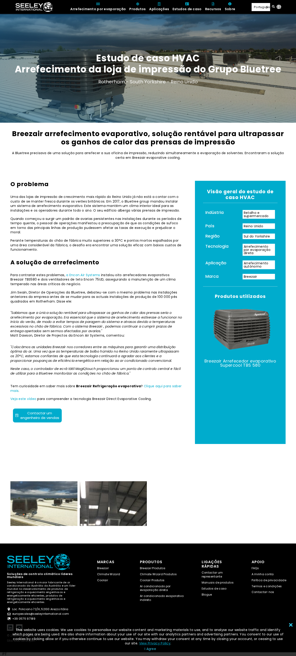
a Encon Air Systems (83, 275)
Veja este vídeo (23, 399)
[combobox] (4, 654)
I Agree (150, 649)
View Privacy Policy (154, 643)
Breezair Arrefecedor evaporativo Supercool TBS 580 (240, 363)
